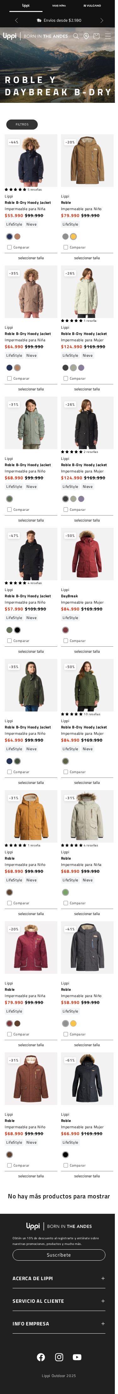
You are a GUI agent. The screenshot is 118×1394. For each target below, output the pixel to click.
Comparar (22, 258)
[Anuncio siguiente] (102, 20)
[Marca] (25, 6)
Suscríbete (57, 1255)
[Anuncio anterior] (16, 20)
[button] (108, 36)
